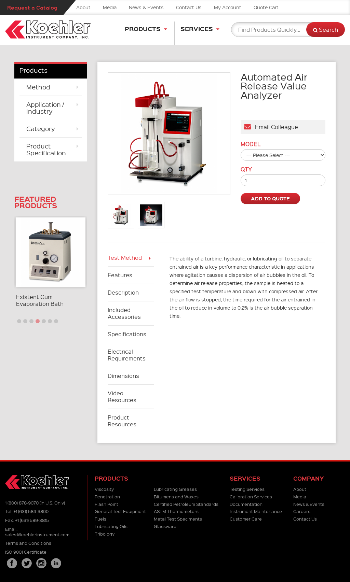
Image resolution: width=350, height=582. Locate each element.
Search (328, 29)
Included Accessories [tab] (124, 313)
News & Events (146, 7)
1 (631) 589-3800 (31, 511)
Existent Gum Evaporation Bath (40, 300)
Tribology (105, 534)
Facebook (12, 563)
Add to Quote (270, 198)
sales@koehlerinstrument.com (37, 534)
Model (250, 144)
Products (143, 28)
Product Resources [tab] (122, 421)
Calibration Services (251, 496)
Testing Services (247, 489)
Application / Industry (45, 107)
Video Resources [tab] (122, 396)
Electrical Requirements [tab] (127, 355)
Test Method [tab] (125, 257)
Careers (301, 511)
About (83, 7)
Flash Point (106, 504)
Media (110, 7)
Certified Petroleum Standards (186, 504)
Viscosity (104, 489)
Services (196, 28)
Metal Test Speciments (178, 519)
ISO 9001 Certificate (25, 552)
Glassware (165, 526)
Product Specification (46, 149)
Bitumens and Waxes (176, 496)
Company (308, 478)
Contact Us (189, 7)
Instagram (41, 563)
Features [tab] (120, 275)
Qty (246, 169)
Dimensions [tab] (124, 375)
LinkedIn (56, 563)
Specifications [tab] (127, 334)
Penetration (107, 496)
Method (38, 87)
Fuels (100, 519)
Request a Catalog (32, 7)
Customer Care (246, 519)
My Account (227, 7)
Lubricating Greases (175, 489)
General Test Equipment (120, 511)
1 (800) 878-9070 (22, 503)
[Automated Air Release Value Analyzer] (169, 133)
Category (40, 128)
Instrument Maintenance (256, 511)
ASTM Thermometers (176, 511)
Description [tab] (123, 292)
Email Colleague (274, 126)
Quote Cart (266, 7)
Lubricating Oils (111, 526)
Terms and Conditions (28, 543)
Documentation (246, 504)
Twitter (27, 563)
